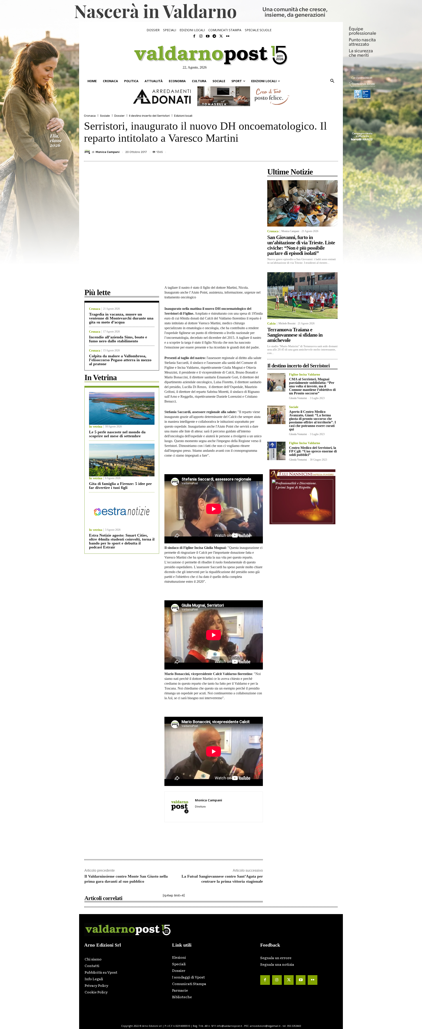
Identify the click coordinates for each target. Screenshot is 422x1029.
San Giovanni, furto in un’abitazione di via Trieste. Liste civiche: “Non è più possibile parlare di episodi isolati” (301, 245)
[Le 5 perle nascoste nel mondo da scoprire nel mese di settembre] (122, 408)
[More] (333, 150)
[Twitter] (221, 36)
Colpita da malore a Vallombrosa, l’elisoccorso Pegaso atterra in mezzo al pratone (120, 360)
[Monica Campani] (88, 152)
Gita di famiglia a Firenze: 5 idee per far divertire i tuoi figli (120, 485)
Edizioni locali (183, 115)
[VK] (313, 150)
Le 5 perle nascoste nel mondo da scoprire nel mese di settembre (117, 434)
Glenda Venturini (298, 398)
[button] (332, 81)
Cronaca (90, 115)
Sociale (105, 115)
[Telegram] (214, 36)
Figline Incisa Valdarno (304, 374)
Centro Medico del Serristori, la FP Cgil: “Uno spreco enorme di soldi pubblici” (313, 451)
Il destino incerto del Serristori (149, 115)
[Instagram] (201, 36)
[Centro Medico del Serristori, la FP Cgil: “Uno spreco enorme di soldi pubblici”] (276, 451)
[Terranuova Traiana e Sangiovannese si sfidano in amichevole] (302, 295)
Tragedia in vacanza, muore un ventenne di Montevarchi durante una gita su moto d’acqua (121, 318)
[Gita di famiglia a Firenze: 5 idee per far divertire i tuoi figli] (122, 460)
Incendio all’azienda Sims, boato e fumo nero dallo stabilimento (118, 339)
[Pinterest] (302, 150)
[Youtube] (207, 36)
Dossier (119, 115)
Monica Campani (108, 152)
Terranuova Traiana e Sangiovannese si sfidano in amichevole (294, 335)
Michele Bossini (286, 323)
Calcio (271, 323)
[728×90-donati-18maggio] (211, 96)
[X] (292, 150)
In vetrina (95, 426)
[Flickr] (227, 36)
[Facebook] (194, 36)
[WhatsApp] (323, 150)
